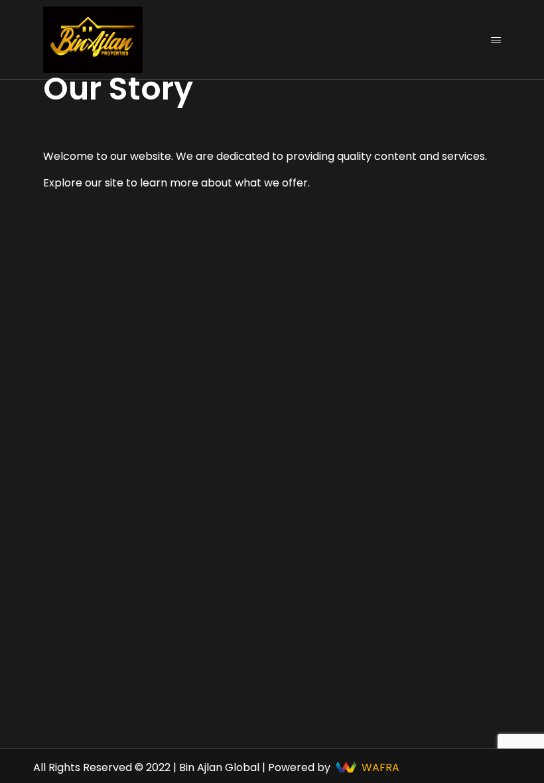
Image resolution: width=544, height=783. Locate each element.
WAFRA (380, 767)
